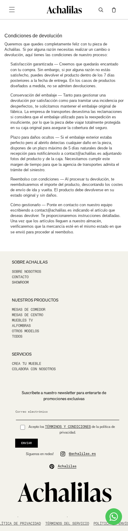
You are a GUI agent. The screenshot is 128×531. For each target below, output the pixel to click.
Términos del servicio (67, 523)
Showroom (20, 282)
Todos (17, 336)
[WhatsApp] (113, 516)
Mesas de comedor (28, 309)
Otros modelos (25, 331)
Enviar (26, 443)
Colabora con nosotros (34, 369)
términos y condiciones (68, 426)
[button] (11, 9)
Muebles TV (22, 320)
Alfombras (21, 325)
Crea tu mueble (26, 363)
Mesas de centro (27, 315)
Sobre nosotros (26, 271)
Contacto (20, 277)
